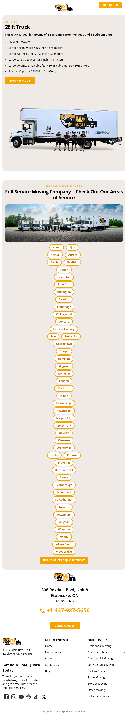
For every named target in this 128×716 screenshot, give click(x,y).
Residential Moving (100, 646)
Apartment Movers (100, 652)
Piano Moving (96, 677)
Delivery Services (98, 696)
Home (49, 646)
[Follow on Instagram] (14, 697)
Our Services (53, 652)
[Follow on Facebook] (6, 697)
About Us (51, 658)
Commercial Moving (100, 658)
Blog (48, 671)
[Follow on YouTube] (21, 697)
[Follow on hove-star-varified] (28, 697)
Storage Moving (98, 683)
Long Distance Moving (102, 665)
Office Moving (96, 690)
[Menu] (8, 5)
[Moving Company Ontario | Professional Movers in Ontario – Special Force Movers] (64, 6)
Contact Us (52, 665)
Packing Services (98, 671)
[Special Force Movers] (65, 577)
